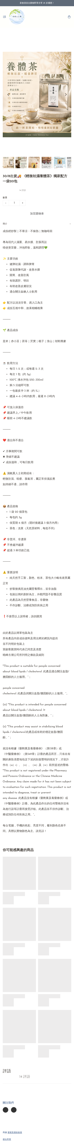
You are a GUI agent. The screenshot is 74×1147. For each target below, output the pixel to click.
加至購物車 (37, 213)
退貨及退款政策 (15, 1133)
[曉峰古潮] (17, 17)
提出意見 (7, 1139)
